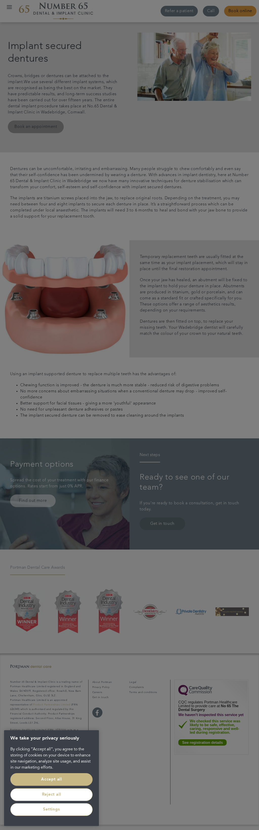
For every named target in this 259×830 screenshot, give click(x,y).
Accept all (51, 779)
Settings (51, 810)
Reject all (51, 795)
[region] (51, 778)
